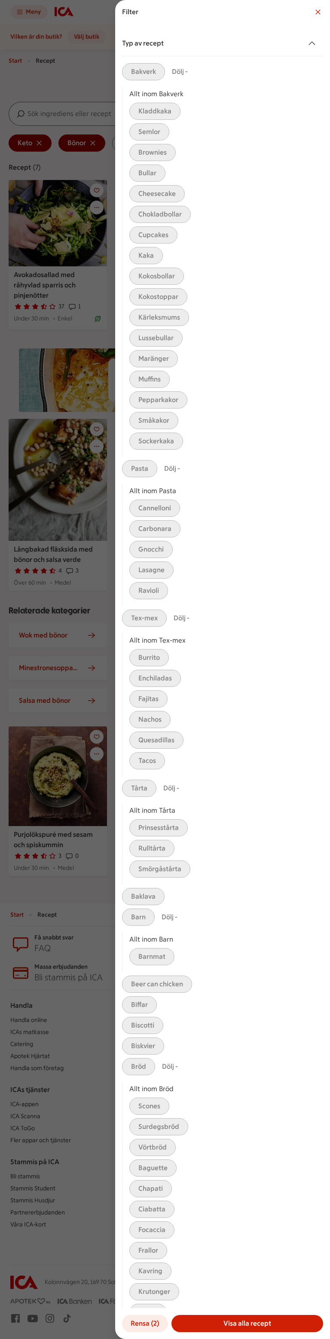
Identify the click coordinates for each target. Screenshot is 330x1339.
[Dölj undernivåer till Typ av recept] (313, 43)
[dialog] (222, 669)
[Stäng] (318, 12)
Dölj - (180, 71)
